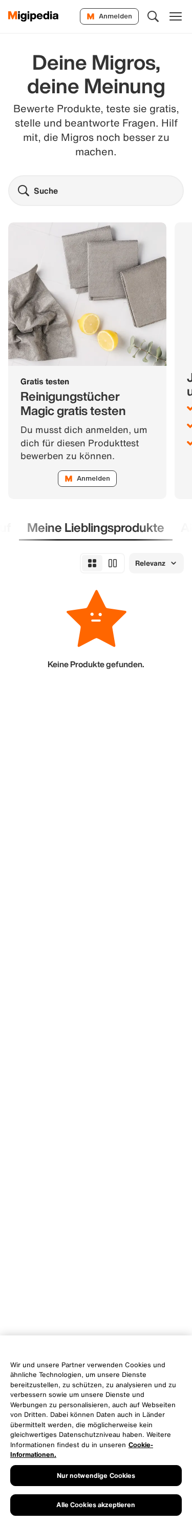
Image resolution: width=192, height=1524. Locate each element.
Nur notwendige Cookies (96, 1475)
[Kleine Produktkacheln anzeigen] (92, 563)
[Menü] (175, 16)
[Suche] (153, 16)
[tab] (96, 528)
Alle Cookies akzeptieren (95, 1505)
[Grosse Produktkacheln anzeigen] (112, 563)
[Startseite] (33, 16)
